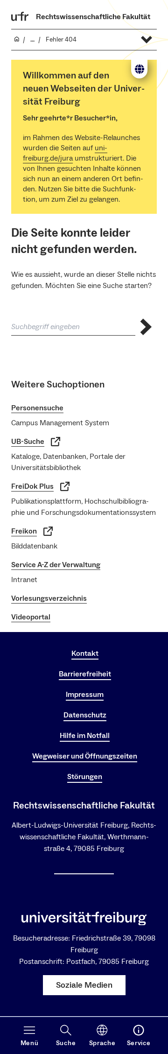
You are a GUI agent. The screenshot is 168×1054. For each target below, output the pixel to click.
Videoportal (30, 617)
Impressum (85, 694)
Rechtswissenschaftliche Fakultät (93, 16)
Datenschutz (84, 715)
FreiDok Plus (32, 486)
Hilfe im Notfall (85, 735)
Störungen (84, 776)
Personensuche (37, 408)
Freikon (24, 531)
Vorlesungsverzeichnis (49, 598)
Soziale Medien (84, 985)
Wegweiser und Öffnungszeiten (84, 756)
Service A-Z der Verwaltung (55, 564)
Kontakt (84, 653)
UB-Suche (27, 441)
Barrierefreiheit (85, 674)
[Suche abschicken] (146, 327)
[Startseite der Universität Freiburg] (20, 16)
